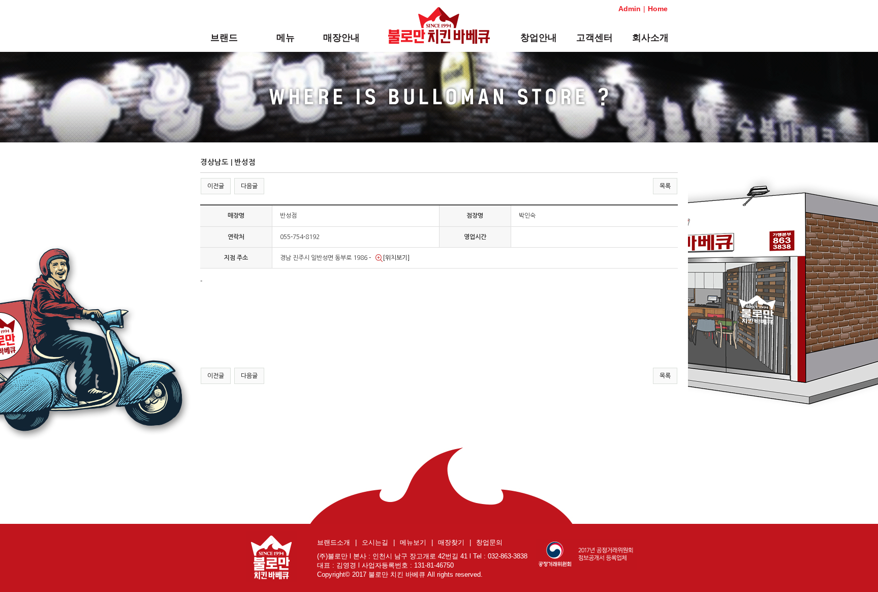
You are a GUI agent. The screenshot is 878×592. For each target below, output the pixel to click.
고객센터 (594, 38)
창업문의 (489, 542)
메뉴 (285, 38)
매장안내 (341, 38)
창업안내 (538, 38)
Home (658, 9)
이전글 (215, 186)
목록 (665, 186)
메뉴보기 (413, 542)
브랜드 (224, 38)
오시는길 (375, 542)
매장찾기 (451, 542)
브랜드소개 (333, 542)
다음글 (249, 186)
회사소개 (650, 38)
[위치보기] (396, 258)
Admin (629, 9)
